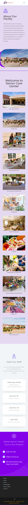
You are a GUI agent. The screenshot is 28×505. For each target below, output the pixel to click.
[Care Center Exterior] (14, 333)
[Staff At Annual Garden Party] (14, 148)
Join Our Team (7, 486)
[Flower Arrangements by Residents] (14, 291)
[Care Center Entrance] (14, 107)
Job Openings (7, 484)
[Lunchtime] (14, 250)
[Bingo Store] (14, 312)
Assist (5, 480)
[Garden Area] (14, 127)
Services (5, 488)
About (5, 478)
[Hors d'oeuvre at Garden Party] (14, 189)
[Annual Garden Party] (14, 168)
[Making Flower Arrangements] (14, 270)
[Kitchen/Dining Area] (14, 230)
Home (5, 482)
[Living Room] (14, 210)
